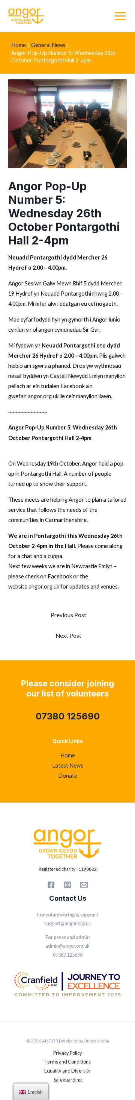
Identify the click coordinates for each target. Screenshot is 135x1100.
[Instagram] (67, 885)
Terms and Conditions (67, 1062)
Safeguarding (68, 1080)
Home (67, 755)
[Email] (84, 885)
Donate (67, 775)
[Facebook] (51, 885)
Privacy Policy (67, 1053)
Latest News (67, 765)
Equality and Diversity (67, 1071)
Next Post (68, 635)
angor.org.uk (43, 396)
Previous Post (68, 614)
